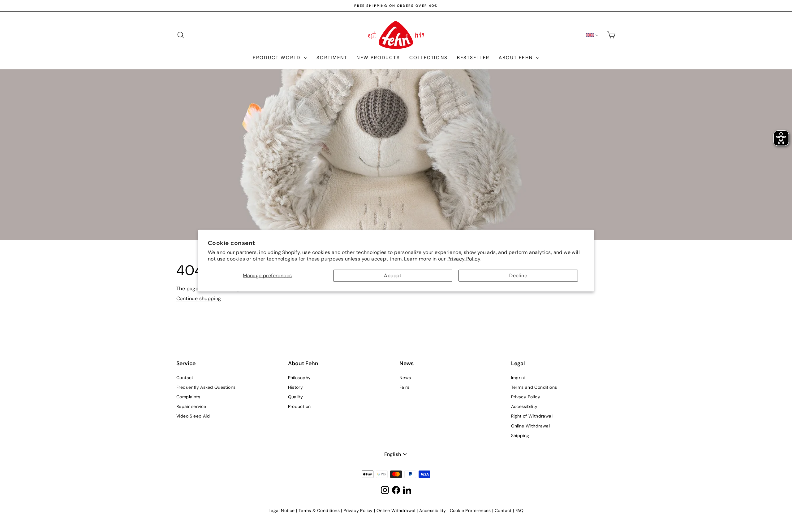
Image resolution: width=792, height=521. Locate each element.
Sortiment (331, 58)
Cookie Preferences (470, 510)
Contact (184, 377)
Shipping (520, 435)
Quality (295, 397)
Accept (392, 275)
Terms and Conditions (534, 387)
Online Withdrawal (530, 426)
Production (299, 406)
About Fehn (517, 58)
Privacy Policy (464, 258)
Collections (428, 58)
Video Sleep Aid (193, 416)
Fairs (404, 387)
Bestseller (473, 58)
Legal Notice (282, 510)
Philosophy (299, 377)
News (405, 377)
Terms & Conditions (319, 510)
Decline (518, 275)
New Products (378, 58)
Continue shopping (198, 298)
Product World (277, 58)
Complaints (188, 397)
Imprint (518, 377)
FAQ (519, 510)
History (295, 387)
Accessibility (524, 406)
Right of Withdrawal (532, 416)
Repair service (191, 406)
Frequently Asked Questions (205, 387)
